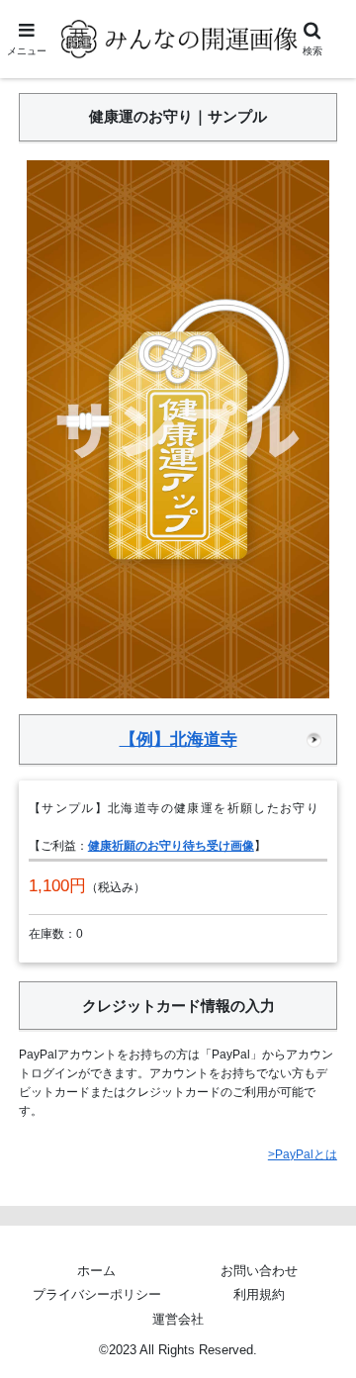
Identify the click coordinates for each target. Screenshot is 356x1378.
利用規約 (259, 1294)
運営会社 (178, 1319)
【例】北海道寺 (178, 739)
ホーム (96, 1270)
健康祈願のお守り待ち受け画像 (171, 846)
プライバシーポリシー (97, 1294)
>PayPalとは (302, 1154)
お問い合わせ (259, 1270)
